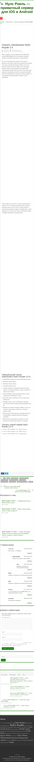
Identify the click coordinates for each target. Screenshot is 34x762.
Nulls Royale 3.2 (24, 727)
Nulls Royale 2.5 (13, 480)
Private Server (5, 729)
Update (27, 729)
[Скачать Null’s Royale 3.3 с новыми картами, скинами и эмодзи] (5, 688)
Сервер (19, 50)
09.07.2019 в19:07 (28, 598)
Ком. (19, 674)
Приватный (12, 481)
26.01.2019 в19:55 (28, 573)
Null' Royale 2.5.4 (24, 478)
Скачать (13, 740)
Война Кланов (12, 731)
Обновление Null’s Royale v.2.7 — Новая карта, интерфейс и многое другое (21, 693)
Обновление (9, 22)
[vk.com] (18, 755)
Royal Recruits (16, 729)
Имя (3, 632)
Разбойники (8, 740)
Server (22, 729)
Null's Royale (5, 480)
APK (6, 723)
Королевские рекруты (9, 733)
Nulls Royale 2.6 (10, 727)
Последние (4, 674)
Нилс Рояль (21, 733)
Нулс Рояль (22, 735)
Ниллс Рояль (16, 733)
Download (27, 723)
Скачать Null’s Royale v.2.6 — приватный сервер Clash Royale (23, 490)
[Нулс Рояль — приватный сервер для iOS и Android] (17, 7)
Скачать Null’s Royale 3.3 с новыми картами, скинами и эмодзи (19, 687)
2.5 (4, 478)
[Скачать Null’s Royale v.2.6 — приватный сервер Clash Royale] (1, 699)
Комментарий (6, 617)
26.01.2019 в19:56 (28, 564)
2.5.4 (8, 478)
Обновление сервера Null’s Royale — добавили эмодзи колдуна (11, 486)
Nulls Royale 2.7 (17, 727)
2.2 (1, 723)
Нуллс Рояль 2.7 (14, 735)
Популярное (12, 674)
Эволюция (23, 740)
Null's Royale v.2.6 (28, 725)
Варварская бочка (4, 731)
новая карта (6, 742)
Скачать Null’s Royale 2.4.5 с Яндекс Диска (14, 429)
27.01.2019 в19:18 (28, 589)
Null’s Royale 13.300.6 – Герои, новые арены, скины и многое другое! (16, 509)
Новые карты (26, 733)
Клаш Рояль (23, 731)
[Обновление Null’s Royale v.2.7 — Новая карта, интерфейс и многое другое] (5, 695)
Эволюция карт (29, 740)
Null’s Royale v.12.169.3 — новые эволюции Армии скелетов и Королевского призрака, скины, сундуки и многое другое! (16, 533)
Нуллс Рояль (5, 481)
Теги (24, 674)
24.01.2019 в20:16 (28, 548)
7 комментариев (7, 51)
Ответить (29, 553)
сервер (31, 481)
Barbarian (10, 723)
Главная (2, 22)
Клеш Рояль (22, 480)
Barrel (13, 723)
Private (30, 727)
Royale (11, 729)
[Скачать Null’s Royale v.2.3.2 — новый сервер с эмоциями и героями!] (2, 705)
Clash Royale (15, 478)
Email (4, 637)
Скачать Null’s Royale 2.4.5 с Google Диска (15, 433)
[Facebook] (15, 755)
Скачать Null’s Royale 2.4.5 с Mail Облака (14, 431)
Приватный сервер (22, 481)
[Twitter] (16, 755)
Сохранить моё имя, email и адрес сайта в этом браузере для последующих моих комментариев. (16, 644)
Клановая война (18, 731)
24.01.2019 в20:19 (28, 556)
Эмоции (1, 742)
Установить (18, 740)
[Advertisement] (17, 232)
